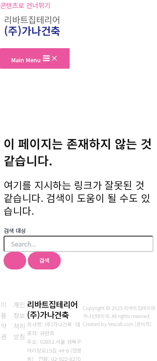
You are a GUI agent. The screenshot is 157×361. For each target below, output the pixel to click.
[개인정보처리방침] (19, 320)
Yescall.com (121, 323)
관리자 (143, 323)
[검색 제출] (15, 260)
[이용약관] (4, 320)
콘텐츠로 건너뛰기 (25, 5)
